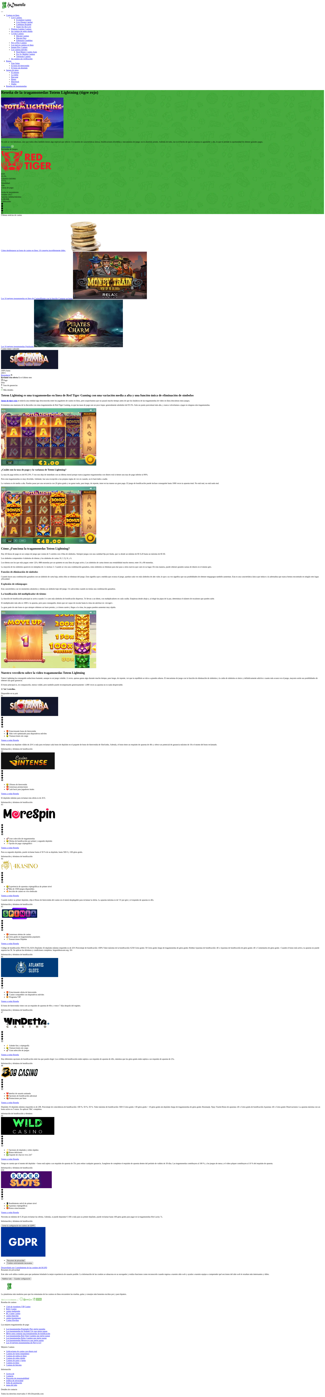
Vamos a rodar (7, 740)
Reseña (16, 740)
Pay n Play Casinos (19, 43)
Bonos (8, 61)
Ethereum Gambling (24, 40)
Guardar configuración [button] (22, 1279)
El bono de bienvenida (20, 66)
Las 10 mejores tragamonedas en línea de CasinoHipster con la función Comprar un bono (37, 298)
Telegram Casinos (23, 56)
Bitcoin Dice (21, 38)
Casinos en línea (13, 15)
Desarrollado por (24, 1268)
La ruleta (14, 75)
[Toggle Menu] (2, 11)
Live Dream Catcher (24, 22)
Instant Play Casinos (19, 47)
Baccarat (14, 77)
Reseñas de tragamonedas (16, 86)
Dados (13, 84)
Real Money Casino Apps (26, 52)
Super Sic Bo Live (23, 27)
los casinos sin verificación (21, 59)
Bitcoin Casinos (22, 36)
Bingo (13, 79)
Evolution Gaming (23, 20)
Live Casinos (16, 18)
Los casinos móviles (19, 50)
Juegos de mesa (12, 70)
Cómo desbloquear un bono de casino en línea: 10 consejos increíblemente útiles (33, 250)
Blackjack (15, 82)
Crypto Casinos (17, 34)
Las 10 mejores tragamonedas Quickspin (17, 346)
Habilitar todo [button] (7, 1279)
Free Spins (15, 63)
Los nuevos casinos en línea (22, 45)
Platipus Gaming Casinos (21, 29)
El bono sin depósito (19, 68)
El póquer (15, 72)
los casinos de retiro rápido (21, 31)
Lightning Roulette (23, 24)
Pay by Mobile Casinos (25, 54)
